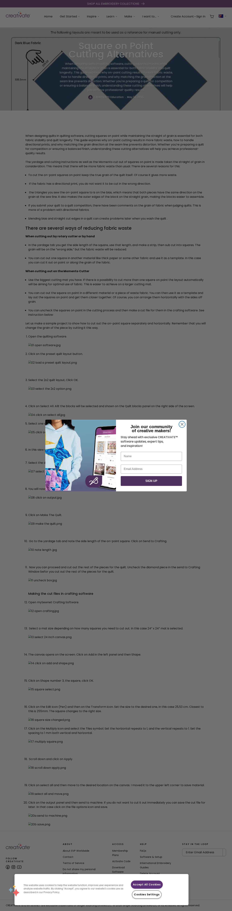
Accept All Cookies (147, 884)
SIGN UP (151, 480)
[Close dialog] (182, 424)
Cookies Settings (147, 894)
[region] (101, 889)
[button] (14, 890)
